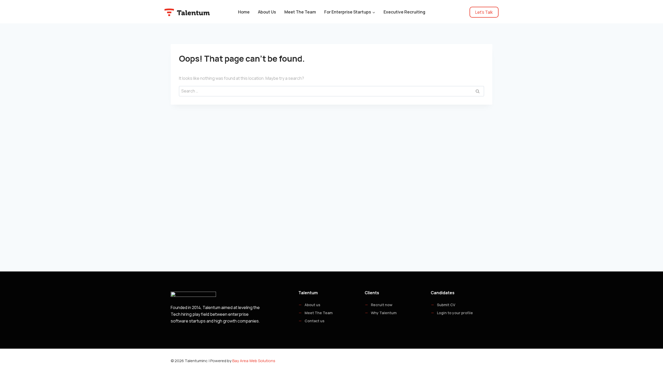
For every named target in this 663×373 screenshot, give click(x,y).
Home (244, 12)
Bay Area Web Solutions (253, 360)
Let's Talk (484, 12)
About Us (267, 12)
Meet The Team (300, 12)
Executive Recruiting (404, 12)
